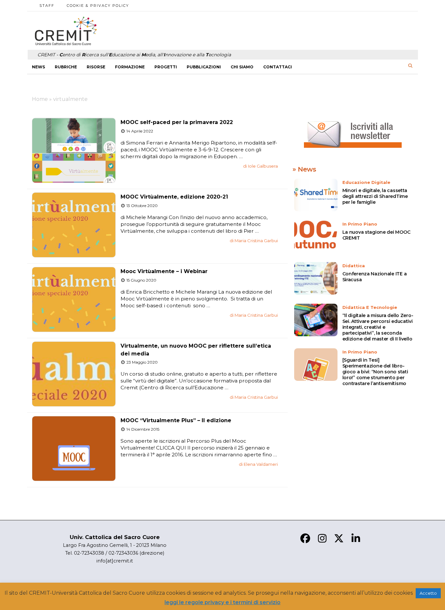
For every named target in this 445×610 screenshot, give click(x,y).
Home (40, 99)
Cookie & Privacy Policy (98, 5)
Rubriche (66, 66)
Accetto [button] (428, 593)
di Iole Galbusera (260, 166)
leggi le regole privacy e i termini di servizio (222, 602)
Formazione (130, 66)
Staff (46, 5)
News (38, 66)
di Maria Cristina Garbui (254, 240)
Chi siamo (242, 66)
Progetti (165, 66)
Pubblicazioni (204, 66)
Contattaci (277, 66)
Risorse (96, 66)
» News (304, 169)
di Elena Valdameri (258, 464)
